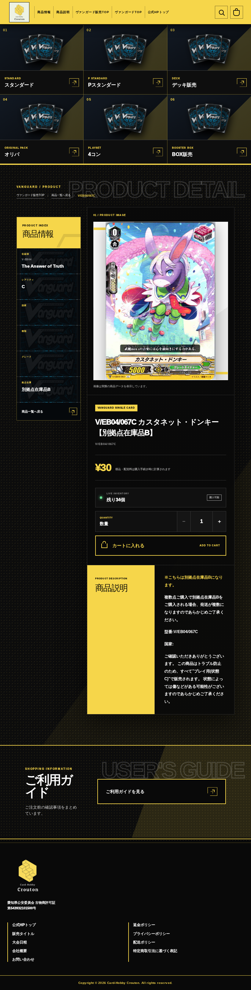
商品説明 (62, 12)
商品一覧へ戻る (61, 195)
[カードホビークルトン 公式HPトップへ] (19, 12)
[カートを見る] (236, 12)
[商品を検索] (221, 12)
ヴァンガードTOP (128, 12)
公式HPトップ (158, 12)
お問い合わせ (23, 959)
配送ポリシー (144, 942)
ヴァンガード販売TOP (92, 12)
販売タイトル (23, 934)
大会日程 (19, 942)
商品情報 (44, 12)
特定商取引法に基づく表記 (155, 951)
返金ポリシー (144, 925)
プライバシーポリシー (151, 934)
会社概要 (19, 951)
